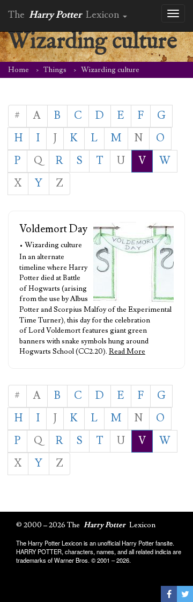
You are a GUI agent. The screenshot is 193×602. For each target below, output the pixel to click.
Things (54, 70)
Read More (127, 351)
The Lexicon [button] (65, 15)
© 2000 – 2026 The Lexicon (85, 525)
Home (18, 70)
